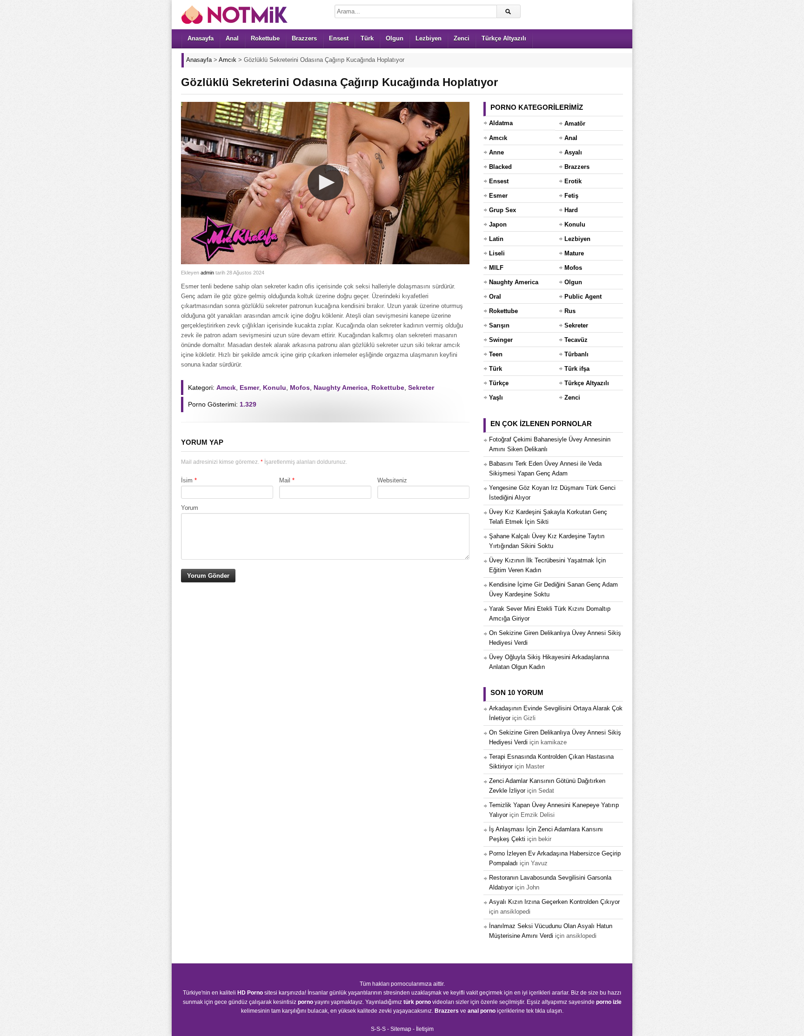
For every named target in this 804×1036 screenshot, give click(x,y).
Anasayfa (201, 38)
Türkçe (499, 383)
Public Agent (583, 296)
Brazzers (304, 38)
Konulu (274, 387)
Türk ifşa (577, 368)
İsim (187, 480)
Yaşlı (496, 397)
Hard (571, 210)
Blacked (500, 166)
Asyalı (573, 152)
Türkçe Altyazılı (504, 38)
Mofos (300, 387)
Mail (284, 480)
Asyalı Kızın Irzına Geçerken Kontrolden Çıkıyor (554, 901)
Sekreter (421, 387)
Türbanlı (576, 354)
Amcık (226, 387)
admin (207, 272)
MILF (496, 267)
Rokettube (265, 38)
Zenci (461, 38)
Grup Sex (502, 210)
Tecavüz (576, 339)
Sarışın (499, 325)
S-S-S (378, 1029)
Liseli (497, 253)
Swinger (501, 339)
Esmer (249, 387)
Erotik (573, 181)
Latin (496, 238)
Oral (495, 296)
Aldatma (501, 123)
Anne (496, 152)
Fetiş (571, 195)
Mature (574, 253)
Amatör (574, 123)
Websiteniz (392, 480)
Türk (367, 38)
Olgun (394, 38)
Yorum (189, 507)
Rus (570, 310)
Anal (232, 38)
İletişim (425, 1029)
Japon (498, 224)
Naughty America (341, 387)
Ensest (338, 38)
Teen (495, 354)
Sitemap (400, 1029)
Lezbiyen (428, 38)
